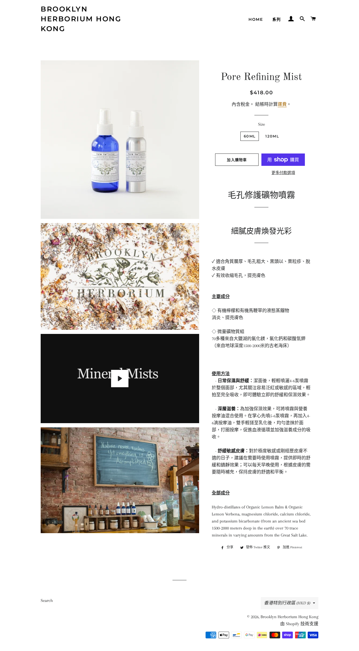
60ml (250, 136)
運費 (282, 104)
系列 (276, 19)
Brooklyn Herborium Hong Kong (81, 19)
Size (261, 124)
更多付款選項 (283, 173)
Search (47, 600)
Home (255, 19)
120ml (272, 136)
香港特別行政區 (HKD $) (287, 603)
